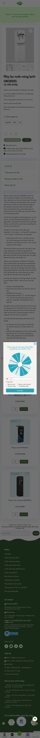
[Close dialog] (35, 344)
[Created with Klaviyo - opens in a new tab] (20, 395)
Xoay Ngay (20, 390)
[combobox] (8, 379)
